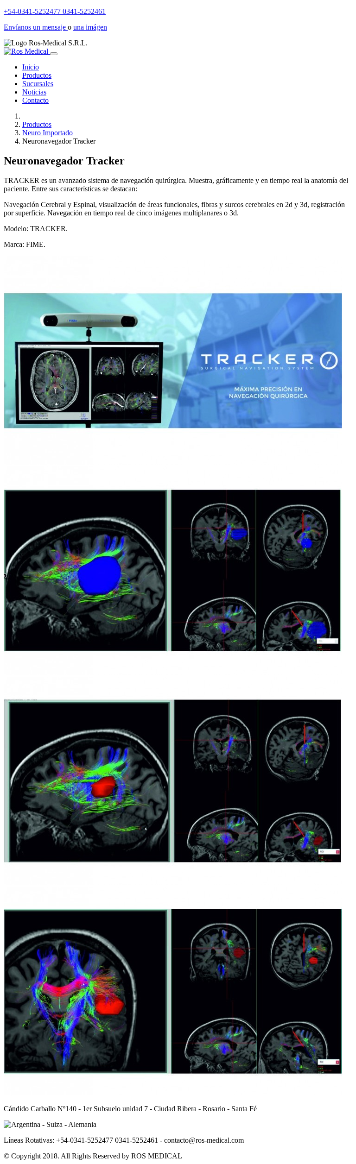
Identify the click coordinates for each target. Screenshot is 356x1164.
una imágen (90, 27)
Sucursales (37, 84)
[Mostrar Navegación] (53, 53)
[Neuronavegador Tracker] (173, 462)
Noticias (34, 92)
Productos (36, 75)
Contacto (35, 100)
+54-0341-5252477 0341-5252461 (55, 11)
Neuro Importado (47, 133)
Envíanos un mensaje (36, 27)
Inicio (30, 67)
